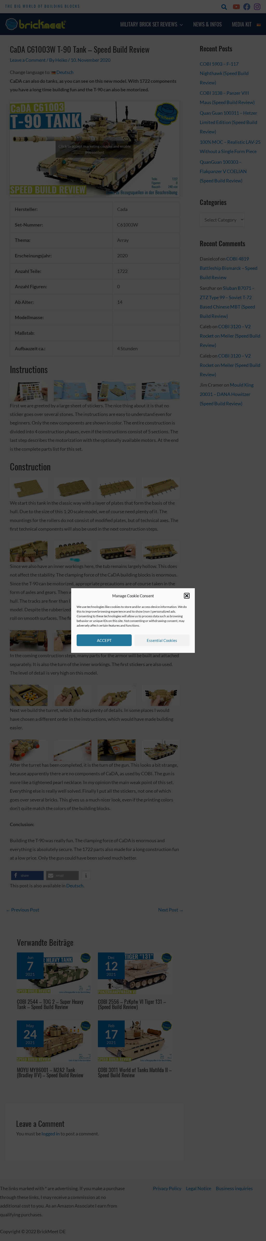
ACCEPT (104, 640)
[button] (186, 596)
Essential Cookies (162, 640)
